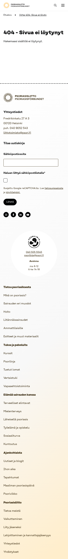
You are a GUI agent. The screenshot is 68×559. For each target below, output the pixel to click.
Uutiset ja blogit (13, 461)
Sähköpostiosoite (14, 154)
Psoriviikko (10, 494)
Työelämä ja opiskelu (16, 427)
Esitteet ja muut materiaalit (21, 336)
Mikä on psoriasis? (14, 295)
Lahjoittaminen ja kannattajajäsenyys (27, 535)
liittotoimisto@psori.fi (17, 132)
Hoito (6, 312)
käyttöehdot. (13, 192)
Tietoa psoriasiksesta (17, 287)
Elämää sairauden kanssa (19, 395)
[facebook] (13, 214)
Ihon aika (9, 469)
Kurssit (8, 353)
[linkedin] (20, 214)
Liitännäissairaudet (15, 320)
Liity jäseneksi (12, 527)
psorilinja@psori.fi (34, 255)
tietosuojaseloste (54, 188)
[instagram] (6, 214)
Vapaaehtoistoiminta (16, 386)
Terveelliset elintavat (16, 403)
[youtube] (28, 214)
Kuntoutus (10, 444)
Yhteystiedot (11, 543)
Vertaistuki (10, 378)
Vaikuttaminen (12, 519)
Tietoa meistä (11, 511)
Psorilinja (9, 361)
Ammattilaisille (13, 328)
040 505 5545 (34, 252)
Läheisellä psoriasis (15, 419)
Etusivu (7, 15)
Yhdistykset (11, 552)
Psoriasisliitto (12, 502)
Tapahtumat (11, 477)
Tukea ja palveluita (15, 345)
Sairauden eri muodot (17, 303)
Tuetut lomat (11, 369)
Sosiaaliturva (11, 436)
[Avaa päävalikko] (63, 5)
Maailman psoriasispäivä (18, 485)
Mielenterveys (12, 411)
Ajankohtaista (12, 453)
